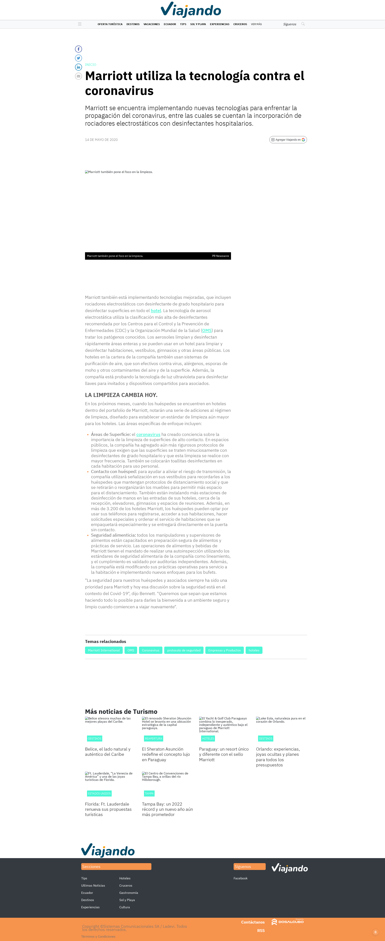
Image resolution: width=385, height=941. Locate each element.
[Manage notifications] (375, 932)
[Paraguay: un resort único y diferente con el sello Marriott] (224, 731)
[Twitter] (78, 58)
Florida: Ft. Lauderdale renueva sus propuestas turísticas (108, 809)
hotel (156, 310)
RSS (261, 930)
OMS (207, 330)
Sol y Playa (198, 24)
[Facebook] (78, 49)
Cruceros (240, 24)
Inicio (90, 64)
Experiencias (219, 24)
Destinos (133, 24)
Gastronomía (128, 893)
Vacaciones (152, 24)
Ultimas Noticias (93, 885)
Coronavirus (150, 650)
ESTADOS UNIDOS (99, 793)
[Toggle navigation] (78, 24)
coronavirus (148, 434)
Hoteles (125, 878)
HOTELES (208, 738)
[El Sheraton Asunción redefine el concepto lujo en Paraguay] (167, 731)
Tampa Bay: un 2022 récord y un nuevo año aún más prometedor (167, 809)
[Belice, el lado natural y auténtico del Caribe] (110, 731)
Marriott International (104, 650)
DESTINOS (94, 738)
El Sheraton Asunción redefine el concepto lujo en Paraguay (166, 754)
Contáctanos (253, 922)
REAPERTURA (153, 738)
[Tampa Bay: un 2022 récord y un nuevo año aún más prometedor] (167, 786)
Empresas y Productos (224, 650)
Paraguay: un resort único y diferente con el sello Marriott (224, 754)
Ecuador (170, 24)
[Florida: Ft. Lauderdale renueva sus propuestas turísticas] (110, 786)
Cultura (124, 907)
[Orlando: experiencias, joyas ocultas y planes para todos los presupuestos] (281, 731)
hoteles (254, 650)
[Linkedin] (78, 67)
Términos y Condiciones (98, 936)
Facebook (240, 878)
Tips (183, 24)
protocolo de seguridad (184, 650)
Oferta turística (110, 24)
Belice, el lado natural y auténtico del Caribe (108, 751)
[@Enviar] (78, 76)
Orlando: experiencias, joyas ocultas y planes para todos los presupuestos (278, 757)
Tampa (149, 793)
